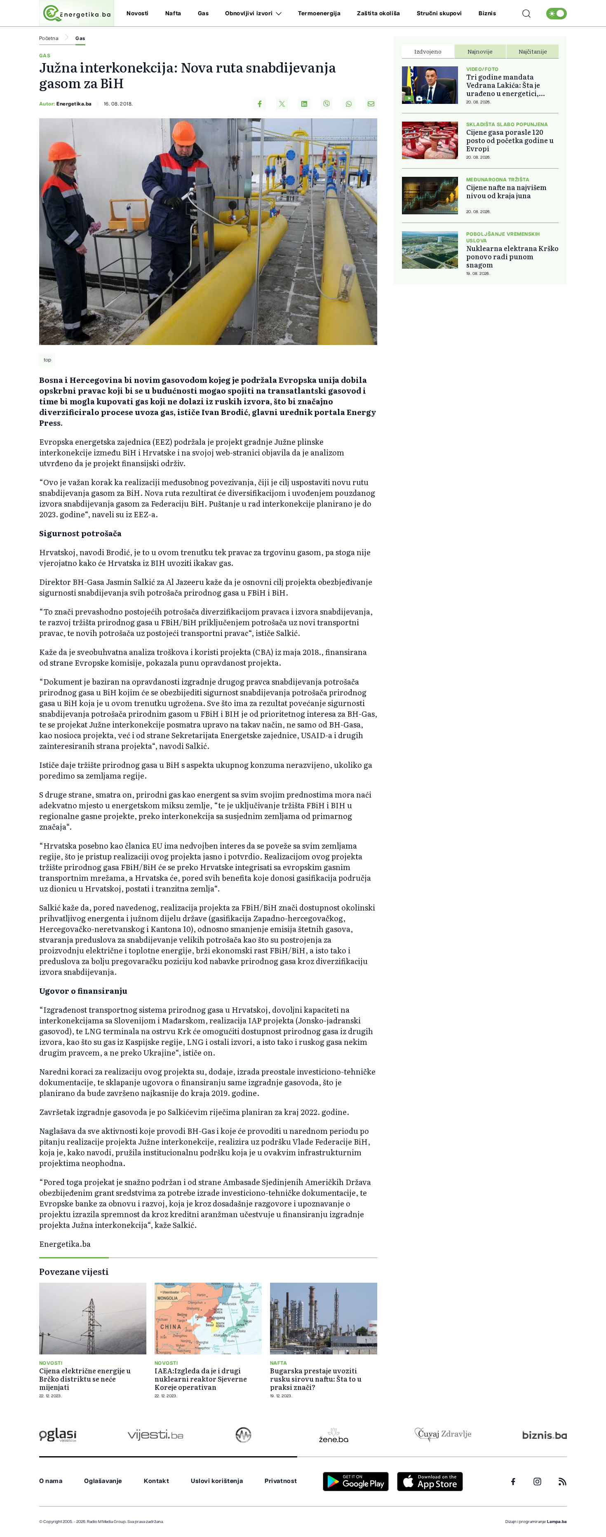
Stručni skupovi (439, 13)
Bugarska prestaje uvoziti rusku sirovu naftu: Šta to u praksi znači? (316, 1378)
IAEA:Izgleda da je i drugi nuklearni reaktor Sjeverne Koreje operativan (201, 1378)
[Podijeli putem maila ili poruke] (371, 104)
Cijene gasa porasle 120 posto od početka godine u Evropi (510, 140)
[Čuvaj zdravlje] (443, 1435)
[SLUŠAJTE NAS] (243, 1435)
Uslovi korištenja (217, 1481)
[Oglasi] (57, 1435)
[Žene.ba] (334, 1435)
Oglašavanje (103, 1481)
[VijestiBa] (155, 1435)
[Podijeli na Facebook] (260, 104)
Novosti (138, 13)
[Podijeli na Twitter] (282, 104)
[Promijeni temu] (556, 13)
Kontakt (156, 1481)
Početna (48, 38)
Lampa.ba (557, 1522)
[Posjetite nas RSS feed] (562, 1481)
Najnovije (480, 51)
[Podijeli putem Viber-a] (326, 104)
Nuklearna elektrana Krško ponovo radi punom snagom (512, 256)
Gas (203, 13)
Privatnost (281, 1481)
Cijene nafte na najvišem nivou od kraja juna (506, 191)
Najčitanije (533, 51)
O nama (51, 1481)
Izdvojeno (428, 51)
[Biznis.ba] (545, 1435)
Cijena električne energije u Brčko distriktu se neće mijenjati (85, 1378)
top (47, 359)
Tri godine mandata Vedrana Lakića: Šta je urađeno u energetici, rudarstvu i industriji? (504, 85)
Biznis (487, 13)
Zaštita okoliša (378, 13)
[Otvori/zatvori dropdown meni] (277, 13)
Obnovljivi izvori (249, 13)
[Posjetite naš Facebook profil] (513, 1481)
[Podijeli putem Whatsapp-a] (349, 104)
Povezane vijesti (74, 1271)
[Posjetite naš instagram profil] (537, 1481)
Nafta (173, 13)
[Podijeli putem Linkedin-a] (304, 104)
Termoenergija (319, 13)
